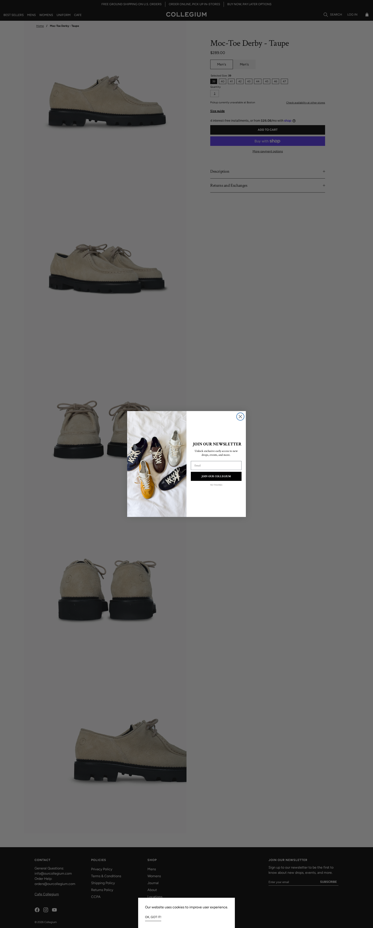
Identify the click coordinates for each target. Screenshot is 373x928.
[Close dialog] (240, 416)
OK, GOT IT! (153, 917)
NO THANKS (216, 485)
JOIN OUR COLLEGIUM (216, 476)
